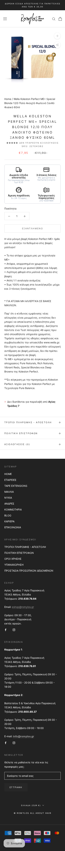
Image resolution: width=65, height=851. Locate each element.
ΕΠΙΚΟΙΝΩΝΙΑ (12, 527)
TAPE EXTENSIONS (15, 485)
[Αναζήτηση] (53, 18)
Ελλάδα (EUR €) (31, 805)
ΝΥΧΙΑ (8, 497)
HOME (8, 473)
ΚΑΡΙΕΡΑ (9, 521)
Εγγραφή (16, 787)
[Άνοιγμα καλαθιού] (60, 19)
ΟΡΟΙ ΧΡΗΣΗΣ (12, 558)
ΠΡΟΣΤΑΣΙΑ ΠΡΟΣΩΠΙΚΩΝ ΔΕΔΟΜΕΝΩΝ (28, 570)
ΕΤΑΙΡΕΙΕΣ (10, 479)
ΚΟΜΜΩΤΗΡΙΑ (13, 509)
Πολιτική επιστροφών (21, 433)
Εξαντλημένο (32, 228)
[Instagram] (14, 629)
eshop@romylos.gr (23, 606)
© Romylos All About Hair (32, 813)
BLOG (7, 515)
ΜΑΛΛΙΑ (9, 491)
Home (7, 98)
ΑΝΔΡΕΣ (9, 503)
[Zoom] (57, 36)
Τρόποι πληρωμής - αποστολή (28, 422)
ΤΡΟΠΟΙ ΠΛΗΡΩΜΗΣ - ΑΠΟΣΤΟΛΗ (25, 546)
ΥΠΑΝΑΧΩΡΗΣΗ (13, 564)
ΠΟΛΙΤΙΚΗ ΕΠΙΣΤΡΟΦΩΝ (19, 552)
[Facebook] (5, 629)
